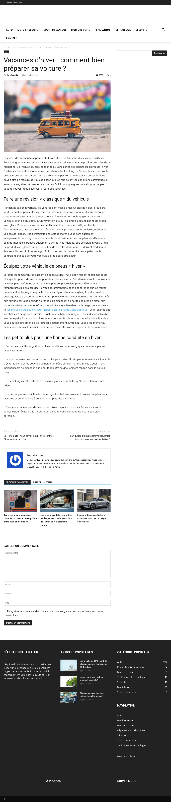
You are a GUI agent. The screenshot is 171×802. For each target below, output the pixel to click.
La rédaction (13, 75)
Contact (11, 37)
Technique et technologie (131, 745)
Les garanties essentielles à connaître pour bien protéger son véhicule (92, 518)
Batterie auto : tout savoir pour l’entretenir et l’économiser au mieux (29, 437)
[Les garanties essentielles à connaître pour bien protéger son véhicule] (94, 500)
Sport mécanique (55, 29)
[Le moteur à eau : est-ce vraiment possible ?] (68, 681)
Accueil (7, 47)
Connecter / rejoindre (13, 2)
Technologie (122, 29)
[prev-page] (6, 532)
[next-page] (11, 532)
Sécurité (141, 29)
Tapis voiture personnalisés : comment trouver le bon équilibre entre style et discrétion (20, 518)
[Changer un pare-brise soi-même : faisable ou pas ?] (68, 697)
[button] (163, 30)
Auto (9, 29)
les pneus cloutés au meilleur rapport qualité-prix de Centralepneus (47, 309)
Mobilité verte (80, 29)
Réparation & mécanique (131, 730)
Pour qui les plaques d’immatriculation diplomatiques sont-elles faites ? (90, 437)
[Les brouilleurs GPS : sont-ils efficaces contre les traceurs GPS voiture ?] (68, 665)
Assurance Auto (126, 756)
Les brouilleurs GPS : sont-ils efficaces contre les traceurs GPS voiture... (94, 664)
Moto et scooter (28, 29)
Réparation (102, 29)
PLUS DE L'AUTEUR (42, 482)
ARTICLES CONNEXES (17, 482)
